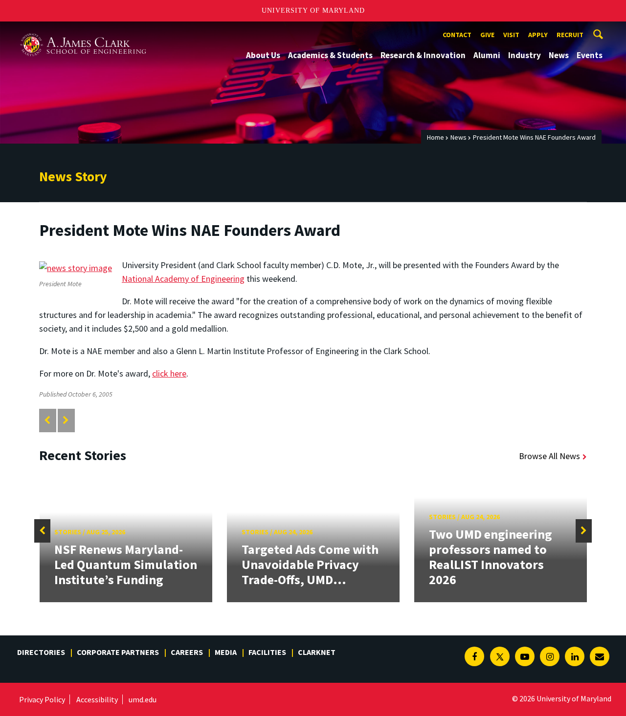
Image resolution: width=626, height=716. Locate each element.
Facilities (267, 652)
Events (590, 55)
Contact (457, 34)
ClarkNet (316, 652)
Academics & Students (330, 55)
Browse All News (549, 456)
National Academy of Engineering (183, 278)
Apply (538, 34)
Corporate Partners (118, 652)
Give (487, 34)
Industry (524, 55)
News (559, 55)
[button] (42, 531)
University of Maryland (313, 10)
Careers (187, 652)
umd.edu (142, 699)
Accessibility (97, 699)
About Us (263, 55)
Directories (41, 652)
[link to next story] (66, 420)
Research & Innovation (423, 55)
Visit (511, 34)
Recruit (570, 34)
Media (226, 652)
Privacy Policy (42, 699)
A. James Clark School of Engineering (83, 30)
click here (169, 373)
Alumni (486, 55)
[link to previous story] (47, 420)
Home (435, 137)
